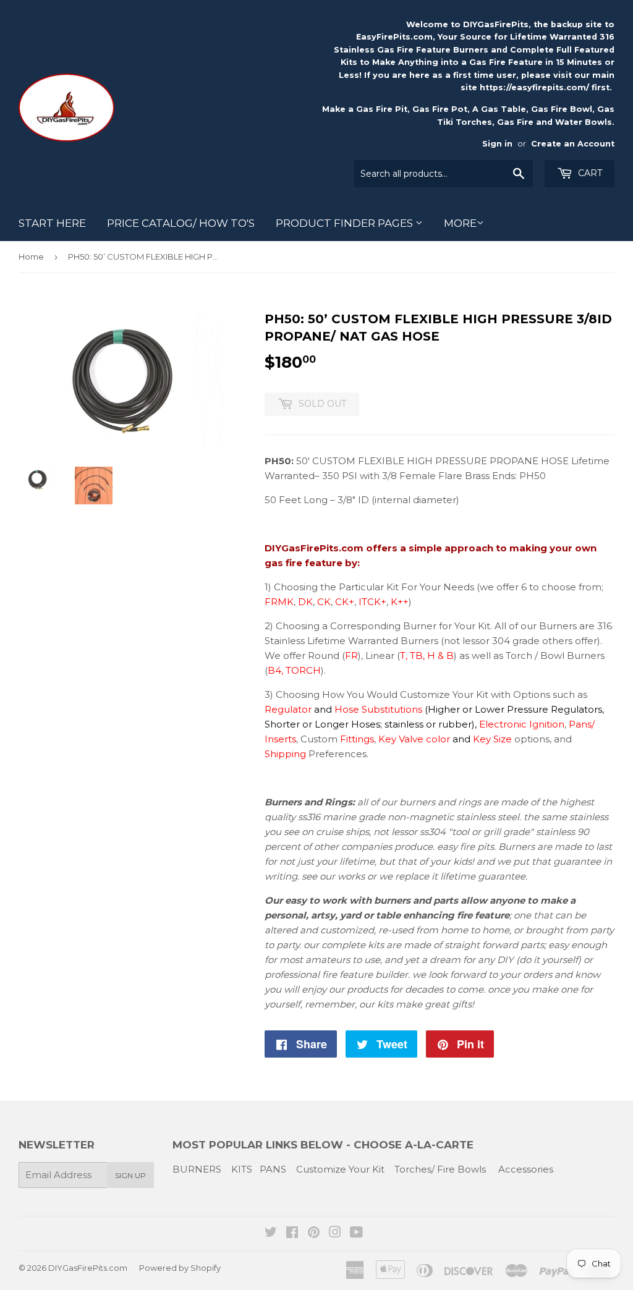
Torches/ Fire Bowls (440, 1169)
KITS (241, 1169)
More (460, 223)
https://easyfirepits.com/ (534, 87)
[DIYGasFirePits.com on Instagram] (335, 1233)
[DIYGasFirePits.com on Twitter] (271, 1233)
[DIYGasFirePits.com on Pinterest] (313, 1233)
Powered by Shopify (180, 1268)
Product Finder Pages (345, 223)
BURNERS (196, 1169)
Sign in (497, 143)
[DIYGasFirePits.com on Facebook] (292, 1233)
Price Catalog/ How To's (181, 223)
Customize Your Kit (340, 1169)
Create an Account (572, 143)
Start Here (52, 223)
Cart (589, 173)
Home (31, 256)
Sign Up (130, 1175)
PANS (273, 1169)
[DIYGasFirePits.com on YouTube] (356, 1233)
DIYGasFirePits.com (87, 1268)
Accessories (525, 1169)
